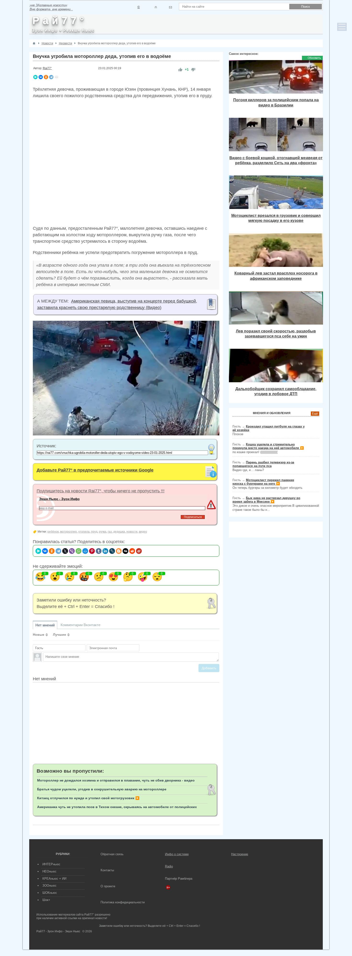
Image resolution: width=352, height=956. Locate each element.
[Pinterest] (92, 551)
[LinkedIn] (105, 551)
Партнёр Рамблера (178, 878)
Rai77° (47, 68)
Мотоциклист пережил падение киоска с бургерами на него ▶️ (263, 481)
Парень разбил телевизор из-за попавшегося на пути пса (263, 464)
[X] (65, 551)
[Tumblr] (99, 551)
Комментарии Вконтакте (80, 625)
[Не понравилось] (193, 69)
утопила (84, 531)
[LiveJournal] (112, 551)
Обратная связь (112, 854)
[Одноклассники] (46, 77)
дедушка (119, 531)
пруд (94, 531)
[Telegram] (51, 77)
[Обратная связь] (170, 7)
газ (110, 531)
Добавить (209, 668)
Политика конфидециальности (123, 902)
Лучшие (59, 634)
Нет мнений (45, 625)
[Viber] (72, 551)
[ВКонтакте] (41, 77)
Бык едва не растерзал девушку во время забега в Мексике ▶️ (266, 499)
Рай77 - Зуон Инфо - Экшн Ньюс (58, 931)
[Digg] (125, 551)
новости (131, 531)
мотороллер (68, 531)
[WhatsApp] (78, 551)
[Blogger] (119, 551)
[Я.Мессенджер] (35, 77)
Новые (38, 634)
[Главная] (34, 43)
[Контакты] (155, 7)
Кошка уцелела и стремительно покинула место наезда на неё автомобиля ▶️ (268, 446)
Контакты (107, 870)
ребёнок (53, 531)
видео (143, 531)
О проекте (108, 886)
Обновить (314, 58)
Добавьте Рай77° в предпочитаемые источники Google (95, 470)
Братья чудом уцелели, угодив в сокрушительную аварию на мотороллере (101, 789)
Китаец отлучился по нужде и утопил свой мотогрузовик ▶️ (88, 798)
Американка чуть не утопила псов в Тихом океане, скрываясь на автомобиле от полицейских (117, 807)
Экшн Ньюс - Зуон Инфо (59, 499)
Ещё (315, 413)
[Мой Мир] (85, 551)
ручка (102, 531)
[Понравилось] (180, 69)
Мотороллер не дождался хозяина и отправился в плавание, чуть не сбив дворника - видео (116, 780)
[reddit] (132, 551)
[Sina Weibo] (139, 551)
